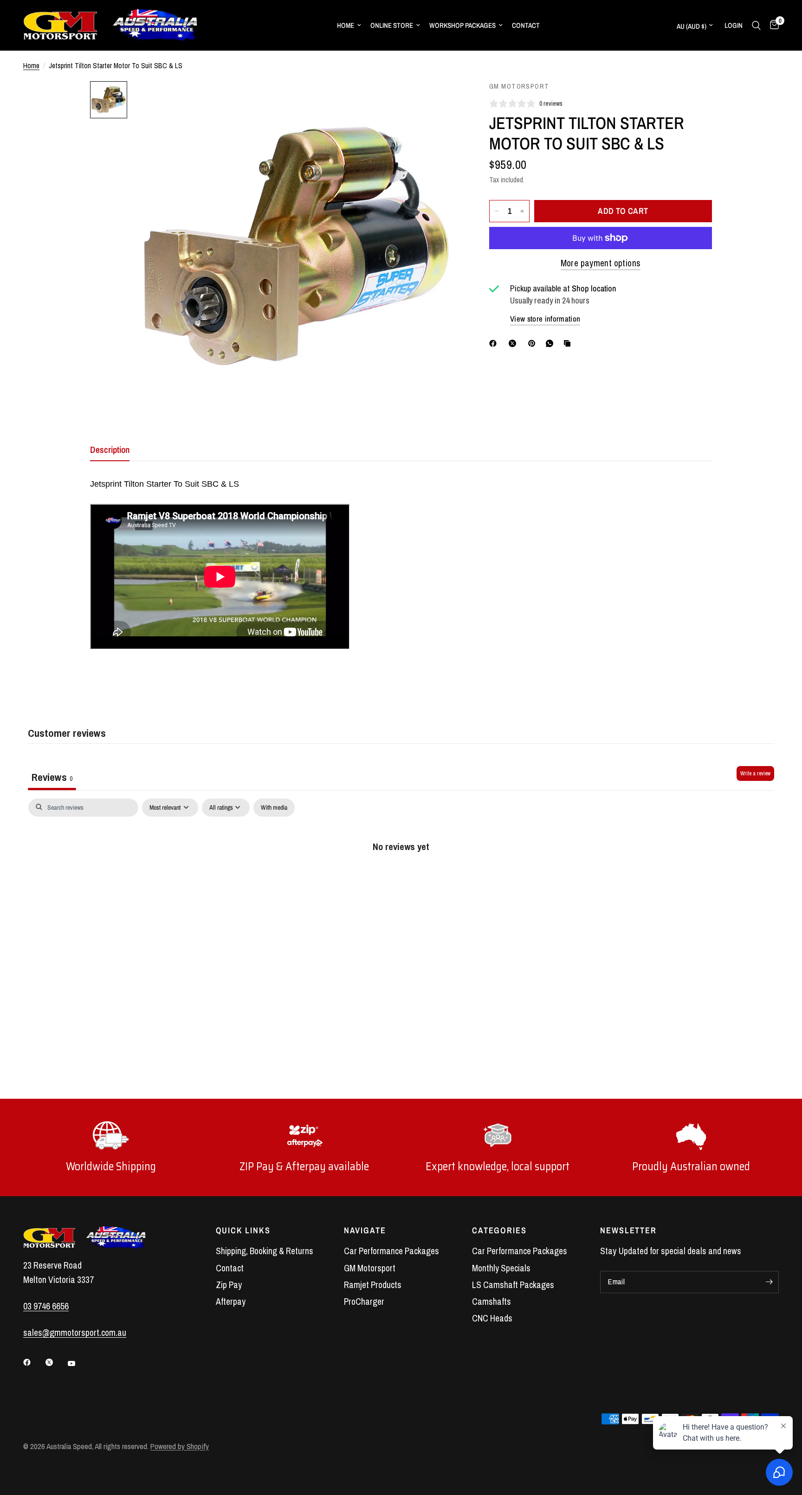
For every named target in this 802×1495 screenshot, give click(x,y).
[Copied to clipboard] (569, 343)
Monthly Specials (501, 1268)
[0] (772, 25)
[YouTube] (78, 1363)
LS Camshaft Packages (513, 1285)
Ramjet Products (372, 1285)
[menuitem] (349, 25)
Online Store (391, 25)
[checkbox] (274, 808)
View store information (545, 319)
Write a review (755, 773)
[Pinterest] (533, 343)
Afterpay (231, 1301)
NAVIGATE (365, 1230)
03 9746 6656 (46, 1306)
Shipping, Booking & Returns (264, 1251)
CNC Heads (492, 1318)
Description (109, 450)
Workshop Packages (462, 25)
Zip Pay (229, 1285)
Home (345, 25)
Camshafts (491, 1301)
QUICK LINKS (243, 1230)
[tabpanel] (401, 876)
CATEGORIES (499, 1230)
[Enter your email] (769, 1282)
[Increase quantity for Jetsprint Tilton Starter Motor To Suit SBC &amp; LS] (522, 211)
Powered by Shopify (179, 1446)
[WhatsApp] (551, 343)
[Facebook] (494, 343)
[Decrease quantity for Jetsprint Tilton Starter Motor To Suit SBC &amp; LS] (497, 211)
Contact (526, 25)
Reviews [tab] (52, 777)
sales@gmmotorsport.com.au (74, 1333)
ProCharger (364, 1301)
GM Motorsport (369, 1268)
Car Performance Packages (391, 1251)
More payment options (601, 263)
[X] (514, 343)
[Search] (756, 25)
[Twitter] (55, 1362)
